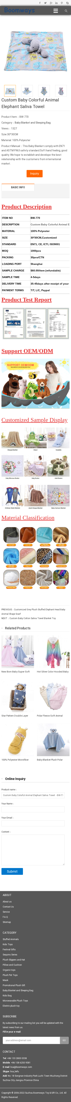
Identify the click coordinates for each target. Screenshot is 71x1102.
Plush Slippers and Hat (14, 960)
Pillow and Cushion (12, 965)
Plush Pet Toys (10, 975)
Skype (67, 3)
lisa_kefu (14, 1071)
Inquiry (34, 173)
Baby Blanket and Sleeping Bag (33, 122)
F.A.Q (5, 917)
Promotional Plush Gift (14, 985)
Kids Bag (7, 995)
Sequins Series (10, 954)
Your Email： (7, 817)
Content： (6, 832)
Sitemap (7, 922)
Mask (5, 980)
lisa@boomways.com (21, 1067)
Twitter (45, 3)
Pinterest (62, 3)
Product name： (9, 789)
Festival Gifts (9, 949)
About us (7, 901)
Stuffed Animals (11, 939)
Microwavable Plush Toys (15, 1000)
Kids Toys (8, 944)
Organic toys (9, 970)
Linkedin (56, 3)
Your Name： (8, 803)
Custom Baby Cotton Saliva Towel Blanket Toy (32, 618)
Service (6, 912)
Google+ (51, 3)
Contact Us (8, 907)
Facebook (40, 3)
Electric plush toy (11, 1006)
